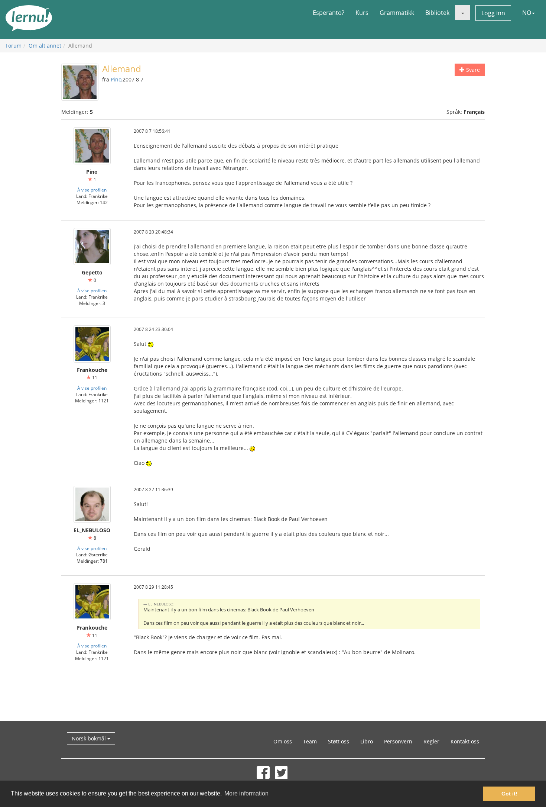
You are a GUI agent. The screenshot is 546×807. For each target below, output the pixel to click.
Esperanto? (328, 13)
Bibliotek (437, 13)
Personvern (398, 741)
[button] (462, 12)
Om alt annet (45, 45)
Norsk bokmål (89, 738)
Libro (366, 741)
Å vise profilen (92, 190)
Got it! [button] (509, 794)
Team (310, 741)
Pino (116, 79)
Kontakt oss (465, 741)
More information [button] (246, 793)
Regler (431, 741)
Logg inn (493, 13)
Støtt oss (338, 741)
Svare (472, 69)
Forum (14, 45)
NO (526, 13)
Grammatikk (397, 13)
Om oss (282, 741)
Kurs (361, 13)
